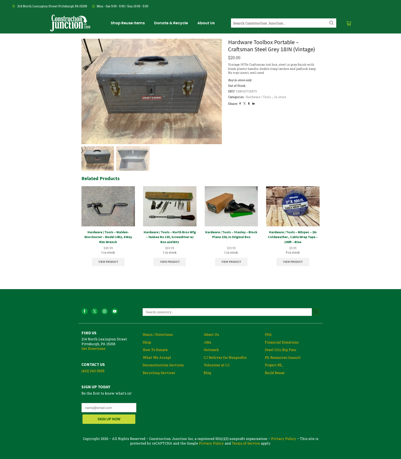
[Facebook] (240, 103)
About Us (211, 334)
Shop (147, 342)
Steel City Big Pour (280, 349)
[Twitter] (244, 103)
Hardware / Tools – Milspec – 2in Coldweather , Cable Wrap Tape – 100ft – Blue (293, 237)
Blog (207, 373)
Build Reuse (274, 373)
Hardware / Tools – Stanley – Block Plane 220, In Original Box (231, 234)
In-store (280, 97)
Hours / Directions (158, 334)
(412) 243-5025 (92, 371)
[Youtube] (115, 311)
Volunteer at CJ (217, 365)
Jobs (207, 342)
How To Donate (155, 349)
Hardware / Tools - (259, 97)
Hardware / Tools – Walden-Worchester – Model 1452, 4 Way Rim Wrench (108, 237)
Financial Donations (282, 342)
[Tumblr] (249, 103)
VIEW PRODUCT (108, 261)
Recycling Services (159, 373)
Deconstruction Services (163, 365)
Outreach (211, 349)
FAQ (268, 334)
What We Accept (157, 357)
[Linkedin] (253, 103)
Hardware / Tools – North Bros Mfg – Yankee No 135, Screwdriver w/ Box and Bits (170, 237)
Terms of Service (246, 443)
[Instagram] (105, 311)
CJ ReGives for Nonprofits (225, 357)
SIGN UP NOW (109, 419)
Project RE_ (274, 365)
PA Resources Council (283, 357)
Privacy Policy (283, 438)
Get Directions (93, 348)
